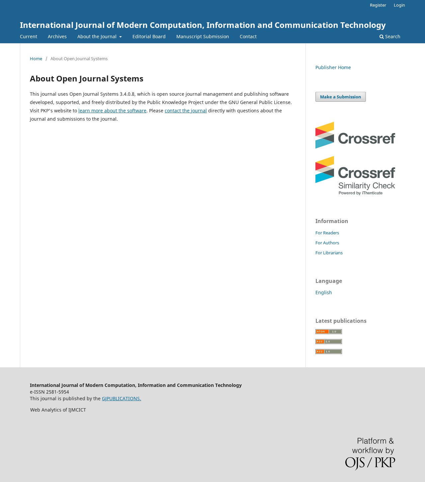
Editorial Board (149, 36)
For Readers (327, 233)
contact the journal (186, 110)
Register (378, 5)
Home (36, 58)
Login (399, 5)
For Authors (327, 243)
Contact (248, 36)
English (323, 292)
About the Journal (97, 36)
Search (392, 36)
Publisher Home (333, 67)
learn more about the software (112, 110)
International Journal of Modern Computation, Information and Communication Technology (203, 24)
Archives (57, 36)
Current (28, 36)
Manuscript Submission (202, 36)
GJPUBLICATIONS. (121, 398)
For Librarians (329, 253)
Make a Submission (340, 97)
